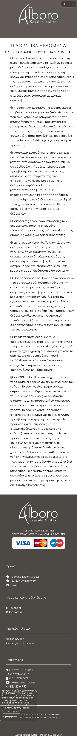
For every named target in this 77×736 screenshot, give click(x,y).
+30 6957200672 (18, 678)
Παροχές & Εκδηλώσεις (24, 576)
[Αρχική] (38, 14)
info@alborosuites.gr (22, 682)
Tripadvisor (16, 639)
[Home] (38, 513)
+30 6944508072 (19, 674)
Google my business (21, 643)
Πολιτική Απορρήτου (22, 581)
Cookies (14, 585)
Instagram (15, 612)
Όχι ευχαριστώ (10, 716)
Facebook (14, 608)
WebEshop (52, 718)
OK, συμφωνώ (11, 712)
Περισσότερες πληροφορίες (15, 708)
